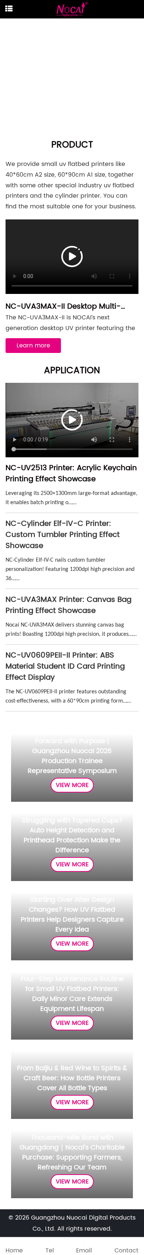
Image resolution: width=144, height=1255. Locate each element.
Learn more (33, 345)
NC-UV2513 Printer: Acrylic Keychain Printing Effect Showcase (71, 473)
